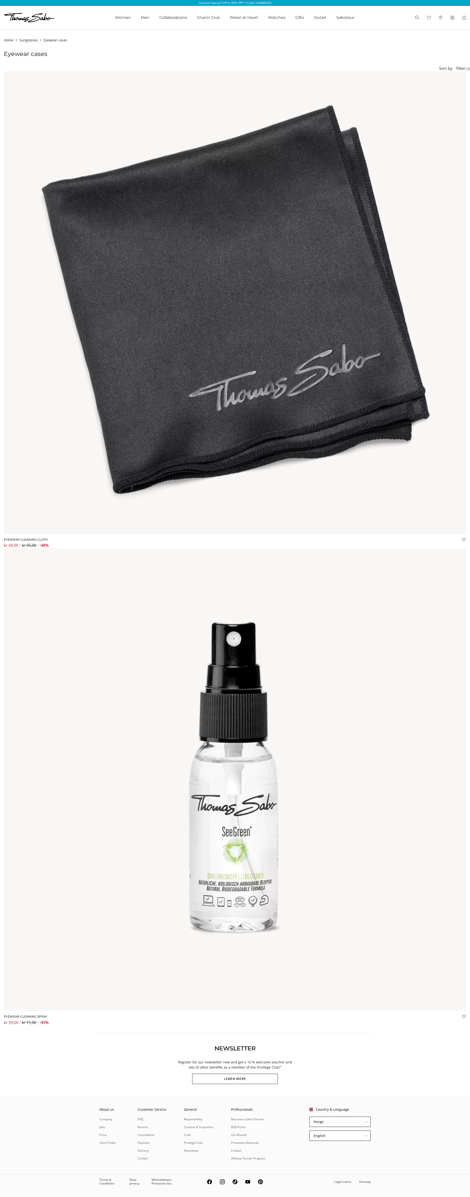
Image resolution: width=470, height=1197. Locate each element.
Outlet (320, 17)
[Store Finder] (440, 17)
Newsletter (191, 1150)
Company (105, 1119)
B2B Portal (238, 1127)
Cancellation (146, 1135)
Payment (144, 1143)
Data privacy (134, 1181)
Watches (276, 17)
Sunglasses (28, 40)
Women (123, 17)
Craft (187, 1135)
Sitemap (365, 1182)
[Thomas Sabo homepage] (29, 17)
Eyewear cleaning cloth (26, 539)
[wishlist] (429, 17)
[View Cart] (464, 17)
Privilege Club (193, 1143)
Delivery (143, 1150)
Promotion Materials (245, 1143)
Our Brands (239, 1135)
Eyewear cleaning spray (25, 1016)
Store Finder (107, 1143)
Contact (143, 1158)
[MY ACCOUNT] (452, 17)
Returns (143, 1127)
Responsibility (193, 1119)
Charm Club (208, 17)
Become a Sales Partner (247, 1119)
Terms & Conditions (107, 1181)
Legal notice (342, 1182)
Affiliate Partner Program (248, 1158)
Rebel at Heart (244, 17)
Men (145, 17)
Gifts (299, 17)
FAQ (140, 1119)
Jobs (102, 1127)
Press (103, 1135)
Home (8, 40)
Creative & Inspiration (198, 1127)
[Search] (417, 17)
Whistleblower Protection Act (162, 1181)
